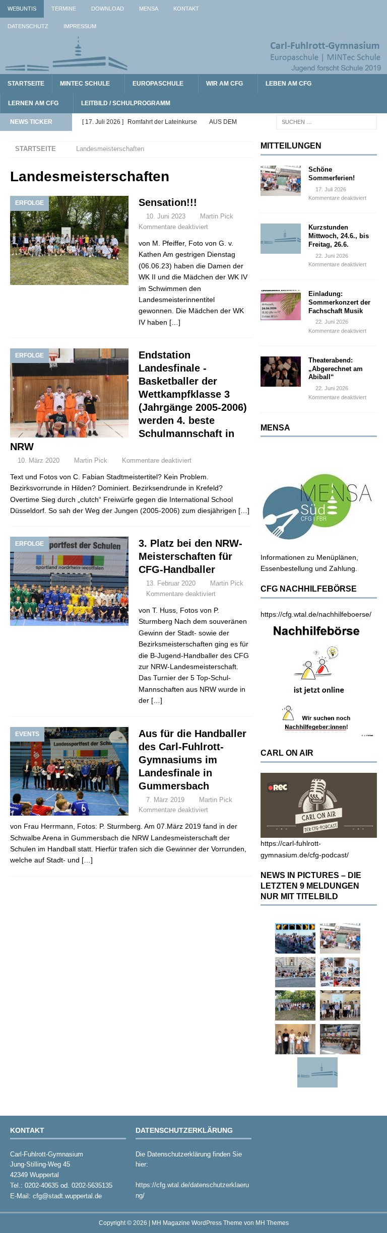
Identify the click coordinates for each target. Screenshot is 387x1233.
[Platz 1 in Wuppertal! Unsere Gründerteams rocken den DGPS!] (295, 1039)
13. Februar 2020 (171, 583)
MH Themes (272, 1222)
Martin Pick (216, 216)
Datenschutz (28, 26)
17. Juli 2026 (330, 189)
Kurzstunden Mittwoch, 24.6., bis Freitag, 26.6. (338, 236)
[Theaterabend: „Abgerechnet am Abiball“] (281, 371)
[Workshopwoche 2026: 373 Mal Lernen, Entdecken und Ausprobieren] (340, 972)
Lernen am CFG (33, 103)
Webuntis (22, 9)
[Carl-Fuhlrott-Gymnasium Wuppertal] (193, 68)
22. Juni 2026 (331, 256)
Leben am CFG (288, 83)
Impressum (79, 26)
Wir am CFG (224, 83)
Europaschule (158, 83)
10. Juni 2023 (165, 216)
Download (107, 9)
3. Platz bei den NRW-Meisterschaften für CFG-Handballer (190, 556)
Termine (63, 9)
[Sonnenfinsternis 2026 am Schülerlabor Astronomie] (295, 938)
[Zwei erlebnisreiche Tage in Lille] (295, 1005)
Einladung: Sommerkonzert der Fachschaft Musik (339, 302)
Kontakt (186, 9)
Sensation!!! (168, 202)
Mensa (148, 9)
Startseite (26, 83)
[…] (174, 322)
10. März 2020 (38, 460)
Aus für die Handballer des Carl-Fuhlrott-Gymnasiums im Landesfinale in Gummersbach (192, 759)
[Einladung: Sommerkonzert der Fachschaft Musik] (281, 305)
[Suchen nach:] (326, 121)
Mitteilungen (291, 145)
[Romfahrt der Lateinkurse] (295, 972)
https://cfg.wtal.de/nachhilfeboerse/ (316, 614)
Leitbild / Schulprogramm (125, 103)
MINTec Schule (85, 83)
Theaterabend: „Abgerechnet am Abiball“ (335, 368)
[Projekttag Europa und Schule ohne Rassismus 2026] (340, 1039)
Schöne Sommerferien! (331, 174)
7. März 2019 (165, 800)
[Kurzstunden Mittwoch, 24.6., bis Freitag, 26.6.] (281, 239)
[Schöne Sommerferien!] (281, 181)
